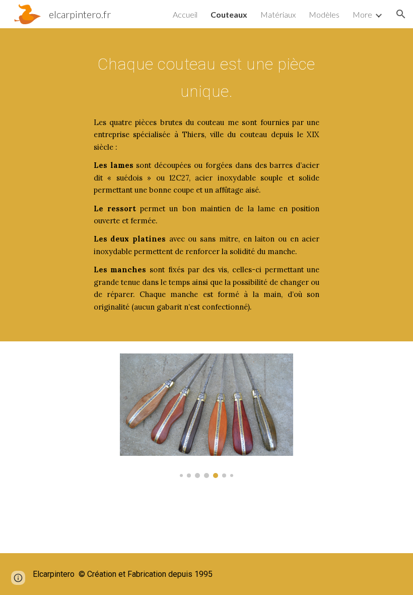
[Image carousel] (206, 415)
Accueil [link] (185, 14)
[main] (207, 74)
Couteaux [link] (229, 14)
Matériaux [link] (278, 14)
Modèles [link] (324, 14)
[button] (401, 14)
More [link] (362, 14)
